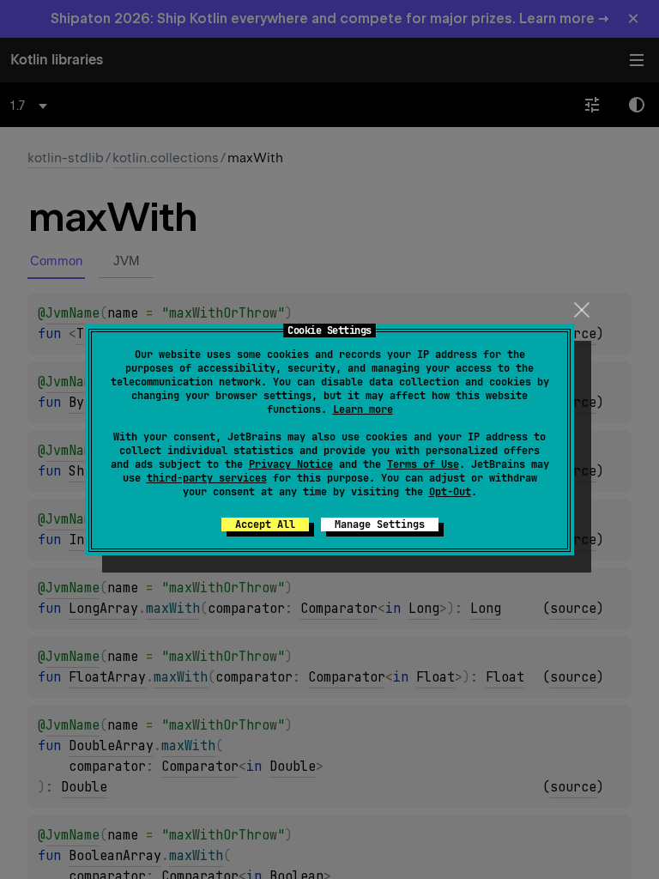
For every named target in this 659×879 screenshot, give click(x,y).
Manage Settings (380, 524)
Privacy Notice (291, 464)
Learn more (363, 409)
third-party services (207, 478)
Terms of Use (423, 464)
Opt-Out (450, 492)
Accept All (265, 524)
